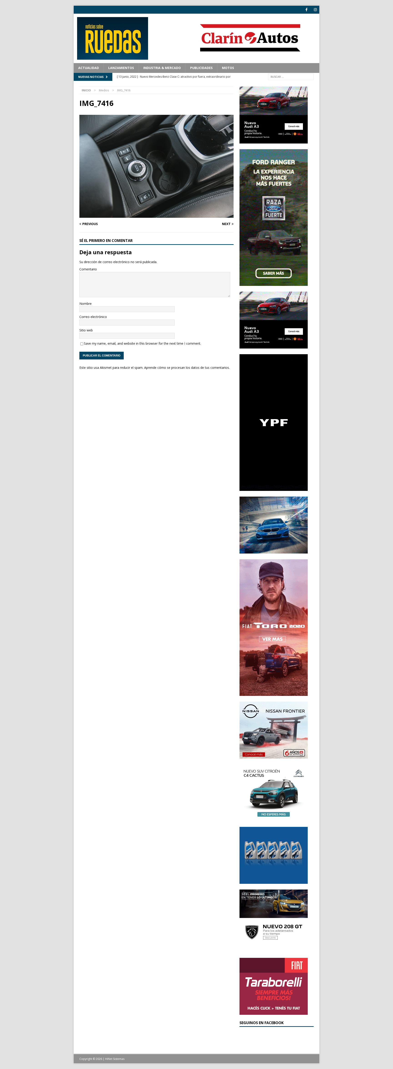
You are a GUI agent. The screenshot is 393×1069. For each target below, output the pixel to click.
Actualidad (88, 68)
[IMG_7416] (156, 215)
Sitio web (86, 330)
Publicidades (201, 68)
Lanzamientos (121, 68)
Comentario (88, 269)
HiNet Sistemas (114, 1059)
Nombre (85, 303)
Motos (228, 68)
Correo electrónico (93, 317)
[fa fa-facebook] (306, 10)
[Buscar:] (291, 76)
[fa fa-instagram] (315, 10)
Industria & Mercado (162, 68)
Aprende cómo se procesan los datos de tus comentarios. (187, 367)
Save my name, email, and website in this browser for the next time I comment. (142, 343)
